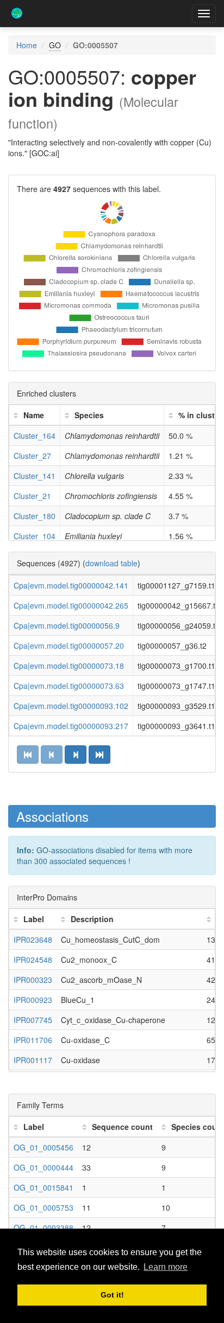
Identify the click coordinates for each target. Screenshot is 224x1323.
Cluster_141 (34, 475)
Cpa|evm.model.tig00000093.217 (71, 725)
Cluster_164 (34, 435)
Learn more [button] (166, 1266)
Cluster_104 (34, 536)
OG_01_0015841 (43, 1187)
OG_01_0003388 (43, 1227)
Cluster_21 (32, 495)
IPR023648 (33, 939)
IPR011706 (33, 1039)
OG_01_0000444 (43, 1167)
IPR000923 (33, 999)
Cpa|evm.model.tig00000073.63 (69, 685)
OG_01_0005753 (43, 1207)
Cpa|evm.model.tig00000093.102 (71, 705)
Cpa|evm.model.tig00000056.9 (67, 625)
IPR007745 (33, 1019)
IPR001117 (33, 1059)
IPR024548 (33, 959)
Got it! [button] (112, 1294)
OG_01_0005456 (43, 1147)
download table (111, 563)
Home (26, 45)
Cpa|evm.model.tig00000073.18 (69, 665)
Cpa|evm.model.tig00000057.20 (69, 645)
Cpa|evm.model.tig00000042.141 (71, 585)
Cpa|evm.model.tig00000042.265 (71, 605)
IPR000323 (33, 979)
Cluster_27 (32, 455)
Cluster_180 (34, 515)
